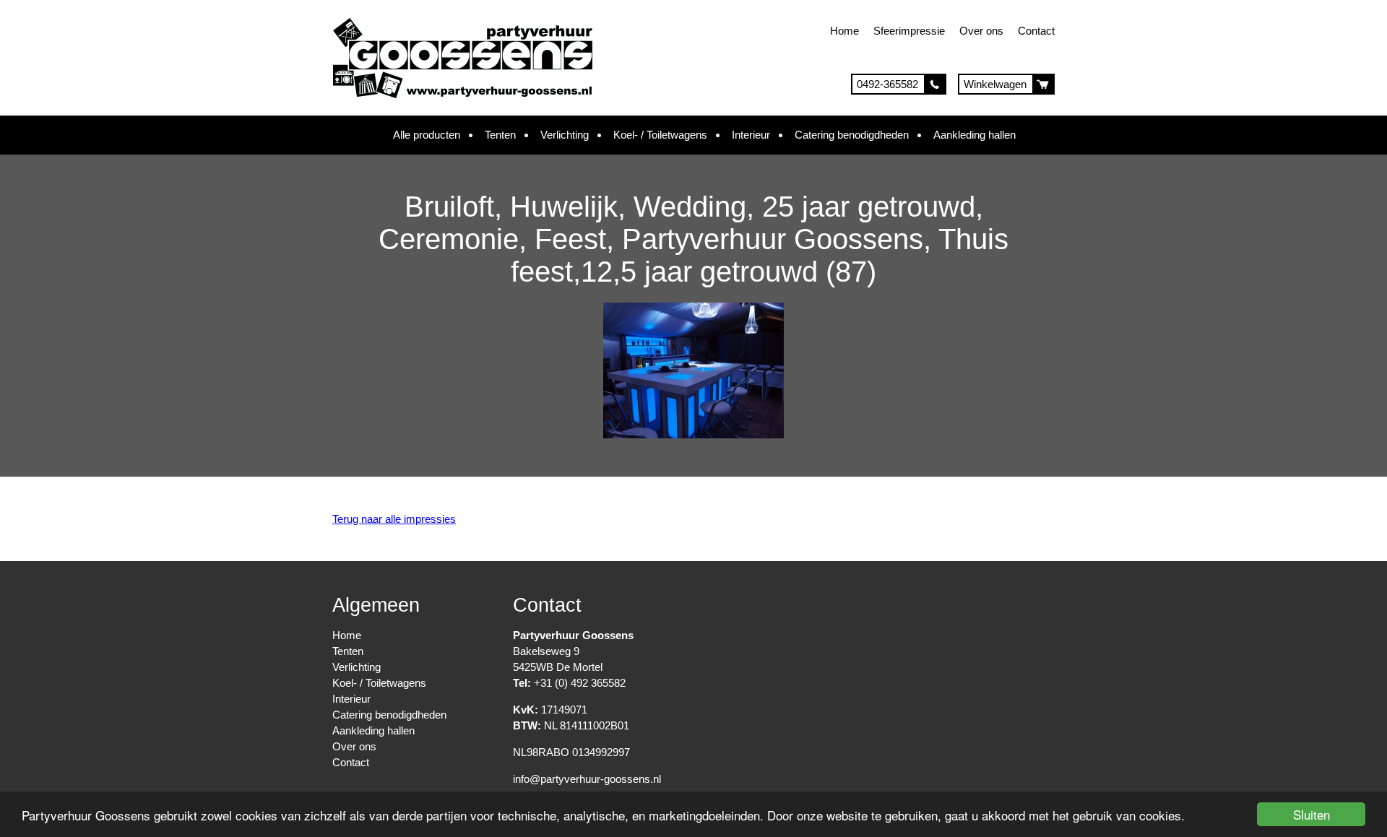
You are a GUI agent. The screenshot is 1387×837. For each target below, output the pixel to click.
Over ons (981, 31)
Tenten (500, 135)
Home (844, 31)
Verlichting (564, 135)
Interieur (751, 135)
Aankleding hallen (974, 135)
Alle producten (426, 135)
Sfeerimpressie (909, 31)
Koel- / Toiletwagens (660, 135)
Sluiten (1311, 814)
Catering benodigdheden (852, 135)
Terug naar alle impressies (394, 519)
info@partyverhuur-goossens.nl (587, 779)
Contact (1036, 31)
